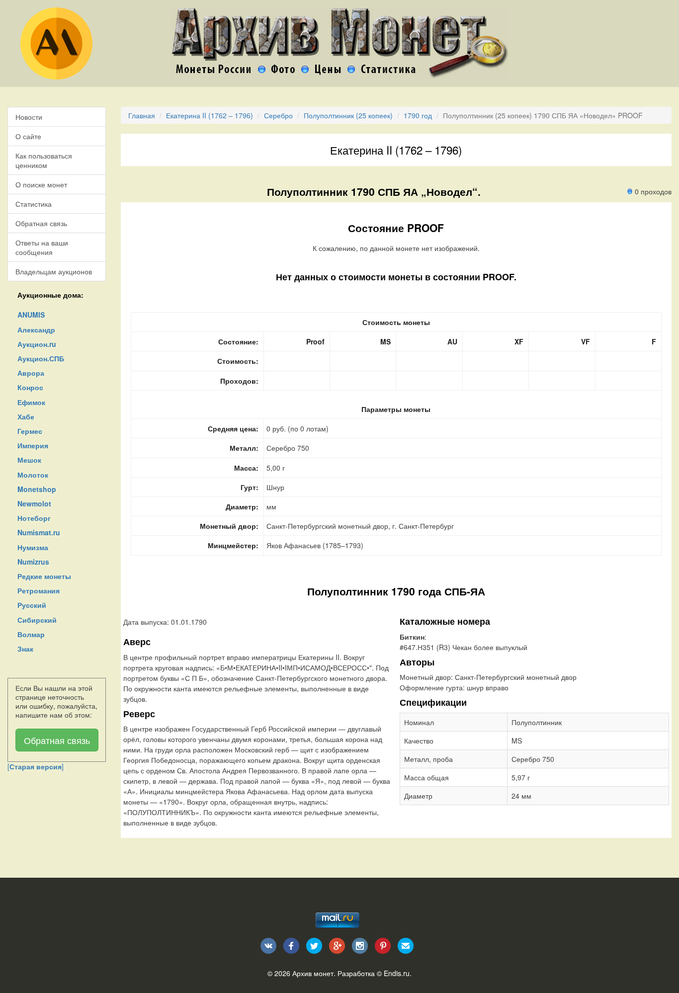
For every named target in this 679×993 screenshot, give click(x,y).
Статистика (33, 204)
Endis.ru (397, 973)
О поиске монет (41, 184)
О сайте (28, 136)
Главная (141, 115)
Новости (28, 117)
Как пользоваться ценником (43, 160)
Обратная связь (41, 223)
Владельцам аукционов (53, 271)
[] (35, 766)
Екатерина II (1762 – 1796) (209, 115)
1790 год (418, 115)
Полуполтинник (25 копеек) (348, 115)
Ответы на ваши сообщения (41, 247)
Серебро (278, 115)
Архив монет (313, 973)
